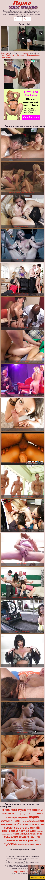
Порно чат (27, 19)
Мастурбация (7, 57)
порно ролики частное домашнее (22, 819)
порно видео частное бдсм (19, 830)
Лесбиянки (10, 55)
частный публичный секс (27, 833)
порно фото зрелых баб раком (25, 814)
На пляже (20, 55)
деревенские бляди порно (29, 845)
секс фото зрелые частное (22, 836)
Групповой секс (33, 55)
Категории (18, 19)
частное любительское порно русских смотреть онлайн (22, 826)
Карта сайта (19, 872)
